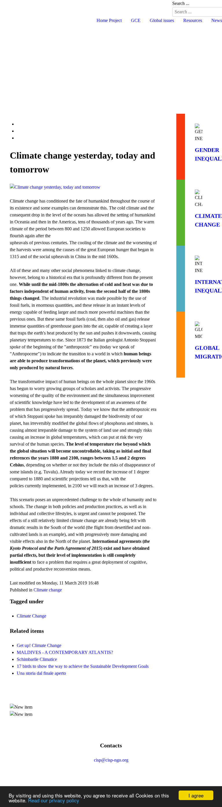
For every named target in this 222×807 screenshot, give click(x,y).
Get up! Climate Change (39, 645)
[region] (111, 64)
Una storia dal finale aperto (41, 673)
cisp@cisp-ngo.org (111, 760)
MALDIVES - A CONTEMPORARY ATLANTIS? (65, 652)
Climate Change (31, 615)
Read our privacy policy (53, 800)
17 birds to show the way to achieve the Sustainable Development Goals (83, 666)
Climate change (48, 589)
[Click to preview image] (83, 186)
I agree (196, 795)
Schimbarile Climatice (37, 659)
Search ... (180, 3)
